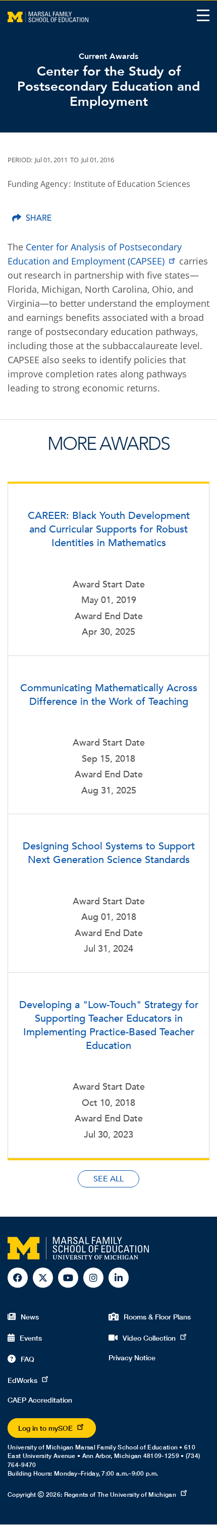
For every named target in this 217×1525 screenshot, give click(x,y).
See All (108, 1178)
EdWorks (22, 1380)
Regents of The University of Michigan (120, 1494)
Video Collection (149, 1338)
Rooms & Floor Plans (157, 1316)
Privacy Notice (131, 1357)
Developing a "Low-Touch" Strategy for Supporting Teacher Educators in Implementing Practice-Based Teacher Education (108, 1025)
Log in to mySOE (45, 1428)
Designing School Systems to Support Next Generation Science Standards (109, 853)
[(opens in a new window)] (32, 217)
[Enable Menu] (203, 15)
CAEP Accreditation (40, 1400)
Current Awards (108, 56)
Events (31, 1338)
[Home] (48, 16)
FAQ (27, 1359)
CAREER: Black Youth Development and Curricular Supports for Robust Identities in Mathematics (109, 529)
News (30, 1316)
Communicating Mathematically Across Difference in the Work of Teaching (108, 694)
